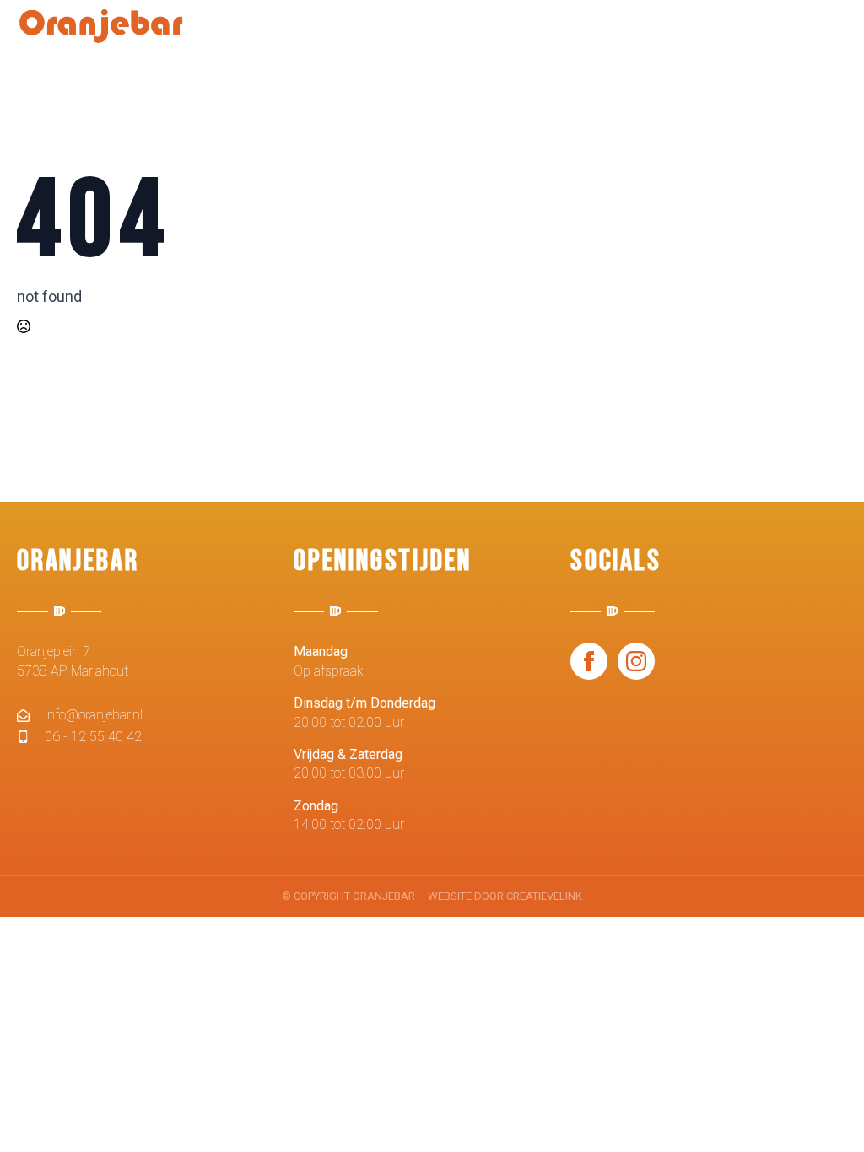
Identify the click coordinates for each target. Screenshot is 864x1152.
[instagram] (636, 661)
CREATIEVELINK (544, 896)
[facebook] (589, 661)
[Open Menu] (833, 36)
